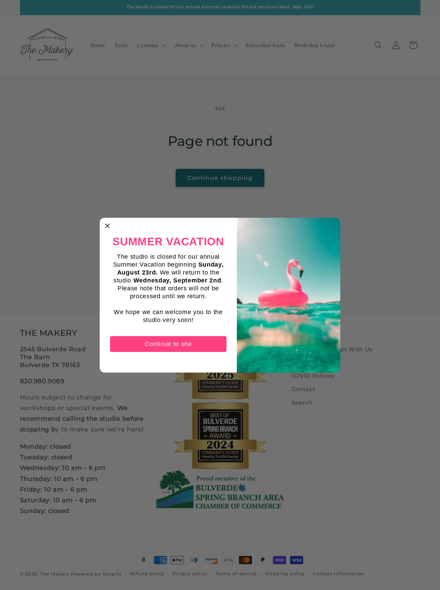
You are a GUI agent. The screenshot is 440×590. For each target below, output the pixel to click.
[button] (107, 225)
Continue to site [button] (168, 344)
